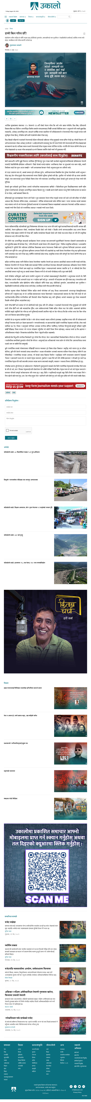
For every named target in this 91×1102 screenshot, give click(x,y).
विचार (30, 17)
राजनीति (6, 1055)
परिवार (47, 1068)
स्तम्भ (19, 1049)
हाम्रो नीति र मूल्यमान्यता (80, 1066)
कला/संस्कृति (40, 17)
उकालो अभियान (77, 1047)
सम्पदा (33, 1066)
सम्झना (5, 1080)
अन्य (62, 1045)
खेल (5, 1068)
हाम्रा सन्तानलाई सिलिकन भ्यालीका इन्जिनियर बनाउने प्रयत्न (23, 688)
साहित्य (34, 1071)
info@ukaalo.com (77, 1090)
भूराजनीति (6, 1057)
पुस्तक (33, 1052)
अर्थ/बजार (6, 1063)
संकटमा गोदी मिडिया (10, 799)
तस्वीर (61, 1052)
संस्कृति (34, 1068)
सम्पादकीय (20, 1057)
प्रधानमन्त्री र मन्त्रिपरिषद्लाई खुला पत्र (16, 743)
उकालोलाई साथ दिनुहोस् (80, 1058)
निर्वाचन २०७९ (64, 1063)
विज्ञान (5, 1066)
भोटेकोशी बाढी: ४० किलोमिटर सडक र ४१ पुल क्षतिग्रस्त (22, 452)
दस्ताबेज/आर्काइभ (65, 1055)
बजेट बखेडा (10, 922)
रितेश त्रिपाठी (8, 978)
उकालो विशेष (13, 17)
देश (5, 1049)
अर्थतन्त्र (8, 393)
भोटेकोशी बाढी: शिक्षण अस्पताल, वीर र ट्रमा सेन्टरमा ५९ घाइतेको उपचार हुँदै (28, 507)
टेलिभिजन (34, 1063)
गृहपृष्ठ (6, 29)
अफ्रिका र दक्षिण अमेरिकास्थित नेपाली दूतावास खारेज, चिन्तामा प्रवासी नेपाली (29, 993)
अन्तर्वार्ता (20, 1066)
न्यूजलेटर (62, 1057)
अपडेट (6, 447)
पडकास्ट (62, 1049)
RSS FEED (84, 1096)
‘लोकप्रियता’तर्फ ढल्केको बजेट (19, 1018)
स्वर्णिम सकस (11, 945)
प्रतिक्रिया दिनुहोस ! (12, 400)
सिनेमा (33, 1057)
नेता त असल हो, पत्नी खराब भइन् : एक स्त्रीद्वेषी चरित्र (20, 716)
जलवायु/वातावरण (8, 1077)
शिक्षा (5, 1071)
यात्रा (47, 1074)
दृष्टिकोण (20, 1055)
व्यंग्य (19, 1068)
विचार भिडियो (21, 1060)
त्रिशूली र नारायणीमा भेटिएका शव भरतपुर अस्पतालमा (21, 480)
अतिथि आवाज (22, 1063)
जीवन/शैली (51, 17)
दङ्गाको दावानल (9, 771)
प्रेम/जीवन (48, 1066)
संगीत (33, 1060)
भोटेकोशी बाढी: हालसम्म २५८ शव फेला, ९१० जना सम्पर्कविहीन (24, 563)
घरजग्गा (48, 1071)
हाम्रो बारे (76, 1052)
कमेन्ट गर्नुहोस (11, 438)
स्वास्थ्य (6, 1074)
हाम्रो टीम (76, 1055)
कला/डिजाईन (35, 1049)
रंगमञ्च (34, 1055)
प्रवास (5, 1060)
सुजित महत (8, 931)
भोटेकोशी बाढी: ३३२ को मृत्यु (13, 535)
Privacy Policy (77, 1092)
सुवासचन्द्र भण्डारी (10, 1027)
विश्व (5, 1052)
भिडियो (62, 1060)
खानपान (48, 1055)
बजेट (14, 393)
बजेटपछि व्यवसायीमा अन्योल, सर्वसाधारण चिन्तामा (28, 969)
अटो (47, 1049)
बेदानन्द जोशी (9, 1007)
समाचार (22, 17)
